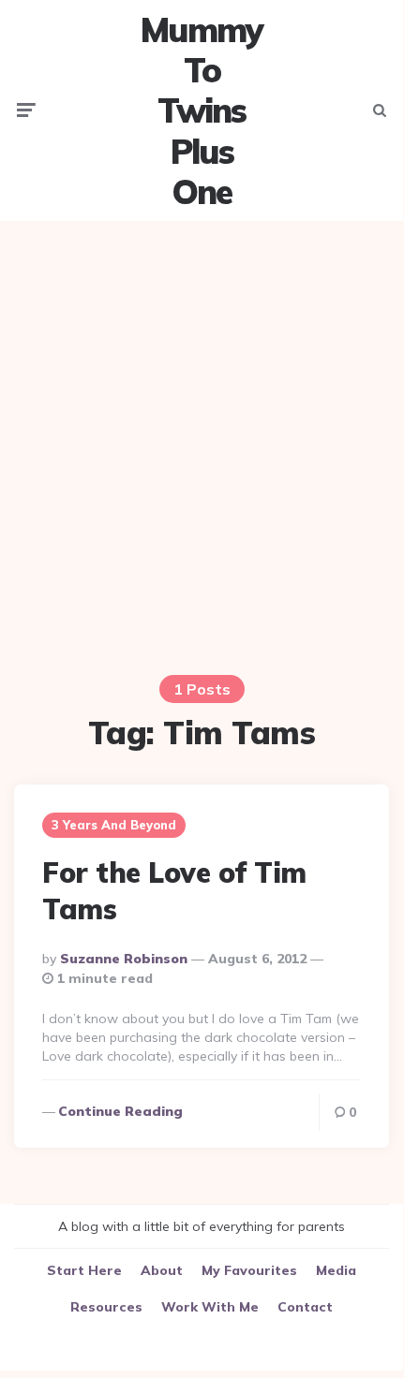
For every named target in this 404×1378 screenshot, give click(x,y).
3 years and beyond (114, 824)
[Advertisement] (201, 436)
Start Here (84, 1270)
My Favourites (249, 1270)
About (162, 1270)
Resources (106, 1306)
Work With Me (210, 1306)
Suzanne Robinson (123, 958)
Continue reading (120, 1111)
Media (336, 1270)
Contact (305, 1306)
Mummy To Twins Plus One (201, 110)
